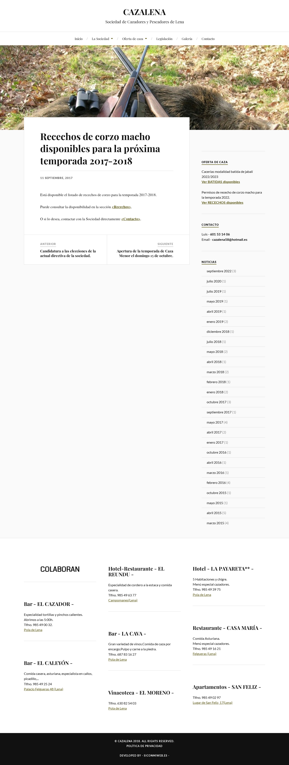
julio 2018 (214, 342)
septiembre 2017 (219, 412)
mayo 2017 (215, 422)
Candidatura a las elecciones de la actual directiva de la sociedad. (68, 253)
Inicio (79, 38)
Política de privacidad (144, 746)
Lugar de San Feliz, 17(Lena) (213, 702)
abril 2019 (214, 311)
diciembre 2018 (218, 331)
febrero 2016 (216, 482)
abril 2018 (214, 362)
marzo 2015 (215, 523)
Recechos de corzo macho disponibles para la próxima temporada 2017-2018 (100, 148)
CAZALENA (144, 11)
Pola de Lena (33, 630)
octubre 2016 (216, 452)
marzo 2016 (215, 473)
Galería (187, 38)
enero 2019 (215, 321)
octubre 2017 (216, 402)
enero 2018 (215, 392)
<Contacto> (130, 219)
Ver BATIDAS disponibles (221, 182)
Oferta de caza (132, 38)
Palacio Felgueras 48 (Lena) (43, 689)
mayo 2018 (215, 351)
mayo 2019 (215, 301)
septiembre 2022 (219, 271)
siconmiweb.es (155, 755)
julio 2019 (214, 291)
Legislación (164, 38)
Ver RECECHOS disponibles (222, 202)
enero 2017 (215, 442)
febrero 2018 (216, 382)
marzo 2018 (215, 372)
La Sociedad (100, 38)
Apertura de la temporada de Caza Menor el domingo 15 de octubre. (145, 253)
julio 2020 (214, 281)
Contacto (208, 38)
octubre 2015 (216, 493)
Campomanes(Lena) (123, 600)
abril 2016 (214, 462)
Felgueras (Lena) (204, 654)
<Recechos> (121, 206)
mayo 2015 (215, 503)
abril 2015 (214, 513)
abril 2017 (214, 432)
